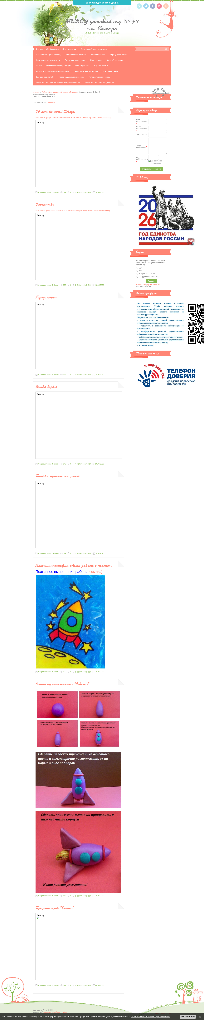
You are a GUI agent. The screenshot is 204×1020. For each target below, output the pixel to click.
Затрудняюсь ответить (148, 277)
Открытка (45, 204)
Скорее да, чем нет (147, 273)
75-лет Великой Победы (55, 111)
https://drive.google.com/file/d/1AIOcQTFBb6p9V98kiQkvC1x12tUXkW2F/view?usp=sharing (73, 211)
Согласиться (188, 1017)
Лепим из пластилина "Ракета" (62, 684)
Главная (36, 92)
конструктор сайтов (51, 1012)
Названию (51, 102)
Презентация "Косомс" (55, 908)
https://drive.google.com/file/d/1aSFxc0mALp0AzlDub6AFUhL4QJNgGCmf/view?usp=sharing (73, 118)
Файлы (44, 92)
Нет (140, 271)
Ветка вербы (46, 386)
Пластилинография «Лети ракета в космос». (74, 565)
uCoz (65, 1012)
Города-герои (46, 297)
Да (140, 267)
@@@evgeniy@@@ (83, 192)
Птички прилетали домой (58, 476)
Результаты (141, 284)
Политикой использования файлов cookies (150, 1016)
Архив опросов (153, 284)
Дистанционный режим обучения (63, 92)
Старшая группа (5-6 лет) (48, 192)
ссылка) (69, 572)
